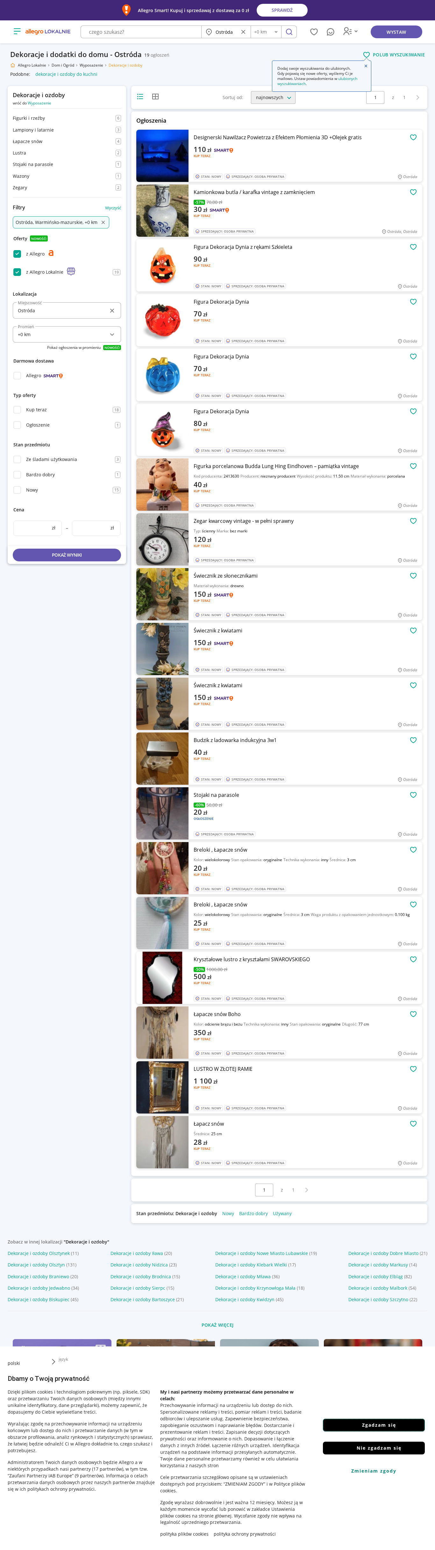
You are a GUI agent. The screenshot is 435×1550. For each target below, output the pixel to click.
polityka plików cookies (184, 1534)
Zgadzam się (379, 1425)
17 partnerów (107, 1469)
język (63, 1359)
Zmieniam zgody (373, 1471)
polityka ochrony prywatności (245, 1534)
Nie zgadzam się (379, 1448)
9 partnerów (89, 1475)
